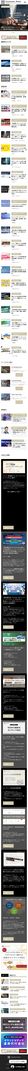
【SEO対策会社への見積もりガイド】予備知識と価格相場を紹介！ (18, 65)
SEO (19, 61)
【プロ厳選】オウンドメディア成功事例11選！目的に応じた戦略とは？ (19, 51)
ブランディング (21, 145)
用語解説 (13, 100)
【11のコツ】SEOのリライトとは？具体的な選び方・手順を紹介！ (18, 352)
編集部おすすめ (14, 55)
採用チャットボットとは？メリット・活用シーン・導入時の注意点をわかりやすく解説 (18, 136)
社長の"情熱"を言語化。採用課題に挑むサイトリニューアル (19, 432)
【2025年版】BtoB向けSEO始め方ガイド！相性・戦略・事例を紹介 (19, 311)
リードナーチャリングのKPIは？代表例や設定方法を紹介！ (19, 205)
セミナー (13, 181)
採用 (19, 132)
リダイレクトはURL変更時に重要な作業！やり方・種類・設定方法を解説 (18, 1004)
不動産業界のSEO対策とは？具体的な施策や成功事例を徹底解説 (18, 271)
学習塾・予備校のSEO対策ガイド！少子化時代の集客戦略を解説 (18, 284)
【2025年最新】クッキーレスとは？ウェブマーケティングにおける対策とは (18, 338)
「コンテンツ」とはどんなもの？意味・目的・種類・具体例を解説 (17, 990)
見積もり (13, 70)
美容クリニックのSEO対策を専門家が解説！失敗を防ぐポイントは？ (18, 258)
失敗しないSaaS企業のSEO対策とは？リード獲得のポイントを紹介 (18, 298)
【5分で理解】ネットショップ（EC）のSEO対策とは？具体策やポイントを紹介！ (18, 324)
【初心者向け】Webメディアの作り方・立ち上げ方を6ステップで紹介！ (19, 192)
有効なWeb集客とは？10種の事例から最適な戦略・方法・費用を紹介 (18, 110)
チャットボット (21, 140)
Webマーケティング (15, 114)
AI (12, 140)
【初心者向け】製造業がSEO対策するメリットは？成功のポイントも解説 (18, 231)
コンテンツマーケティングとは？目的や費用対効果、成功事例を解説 (18, 96)
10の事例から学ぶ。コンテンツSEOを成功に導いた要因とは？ (18, 79)
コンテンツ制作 (14, 355)
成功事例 (21, 55)
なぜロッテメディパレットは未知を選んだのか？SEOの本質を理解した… (19, 419)
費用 (13, 69)
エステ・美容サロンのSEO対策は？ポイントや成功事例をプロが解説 (18, 245)
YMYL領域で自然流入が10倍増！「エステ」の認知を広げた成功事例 (19, 445)
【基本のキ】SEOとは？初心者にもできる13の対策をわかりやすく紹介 (18, 997)
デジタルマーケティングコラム (19, 334)
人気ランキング (5, 975)
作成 (13, 196)
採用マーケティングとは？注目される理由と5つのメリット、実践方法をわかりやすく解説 (19, 149)
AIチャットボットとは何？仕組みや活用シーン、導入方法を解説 (18, 163)
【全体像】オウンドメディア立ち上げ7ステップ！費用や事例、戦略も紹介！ (19, 125)
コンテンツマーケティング (19, 47)
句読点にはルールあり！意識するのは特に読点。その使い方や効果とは (18, 983)
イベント (19, 172)
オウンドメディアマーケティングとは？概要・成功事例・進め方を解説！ (18, 218)
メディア (19, 100)
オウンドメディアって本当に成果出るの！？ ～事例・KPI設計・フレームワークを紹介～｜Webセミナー (18, 177)
